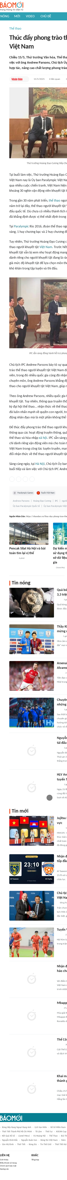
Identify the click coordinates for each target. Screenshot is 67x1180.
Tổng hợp (35, 1160)
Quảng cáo (4, 1169)
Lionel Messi (24, 1136)
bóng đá (33, 1144)
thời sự (48, 1132)
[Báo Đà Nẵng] (61, 866)
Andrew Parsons (21, 501)
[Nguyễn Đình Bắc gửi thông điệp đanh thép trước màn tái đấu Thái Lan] (31, 751)
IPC (56, 501)
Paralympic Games (25, 493)
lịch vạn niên (41, 1127)
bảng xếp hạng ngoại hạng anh (16, 1127)
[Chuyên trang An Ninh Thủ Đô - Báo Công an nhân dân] (59, 636)
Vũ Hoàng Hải (39, 1136)
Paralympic (21, 226)
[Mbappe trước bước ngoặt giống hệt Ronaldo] (31, 1016)
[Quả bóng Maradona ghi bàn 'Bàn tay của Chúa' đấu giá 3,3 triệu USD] (31, 603)
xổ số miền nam (58, 1127)
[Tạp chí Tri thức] (59, 600)
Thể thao (15, 28)
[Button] (25, 79)
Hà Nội (40, 464)
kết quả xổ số (8, 1136)
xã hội (43, 438)
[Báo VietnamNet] (60, 673)
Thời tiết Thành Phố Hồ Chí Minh (17, 1132)
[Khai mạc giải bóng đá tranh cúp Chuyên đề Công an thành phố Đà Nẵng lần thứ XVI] (31, 1089)
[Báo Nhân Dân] (17, 79)
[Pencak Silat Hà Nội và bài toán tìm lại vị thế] (28, 534)
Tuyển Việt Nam (48, 493)
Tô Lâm (38, 1132)
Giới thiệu (4, 1160)
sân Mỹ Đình (8, 1144)
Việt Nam (45, 247)
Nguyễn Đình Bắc (10, 1140)
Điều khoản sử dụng (8, 1163)
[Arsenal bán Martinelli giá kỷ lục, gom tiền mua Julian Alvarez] (31, 676)
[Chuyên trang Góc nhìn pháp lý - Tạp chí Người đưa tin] (59, 710)
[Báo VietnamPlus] (61, 976)
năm (63, 1140)
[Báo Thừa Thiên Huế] (60, 828)
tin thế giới (45, 1144)
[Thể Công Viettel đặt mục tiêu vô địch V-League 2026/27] (31, 1052)
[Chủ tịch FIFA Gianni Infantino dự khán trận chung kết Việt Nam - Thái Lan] (31, 906)
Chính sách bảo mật (8, 1166)
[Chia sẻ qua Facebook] (12, 479)
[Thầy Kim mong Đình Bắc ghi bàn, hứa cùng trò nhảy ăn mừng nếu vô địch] (31, 639)
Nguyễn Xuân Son (29, 1140)
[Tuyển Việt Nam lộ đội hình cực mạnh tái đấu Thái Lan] (31, 942)
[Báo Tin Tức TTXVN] (59, 785)
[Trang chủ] (11, 6)
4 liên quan (54, 79)
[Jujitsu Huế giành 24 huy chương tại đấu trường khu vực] (31, 831)
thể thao (54, 200)
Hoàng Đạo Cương (42, 501)
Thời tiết (21, 1144)
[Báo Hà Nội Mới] (13, 558)
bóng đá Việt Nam (49, 1140)
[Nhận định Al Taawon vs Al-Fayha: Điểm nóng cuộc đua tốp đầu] (31, 869)
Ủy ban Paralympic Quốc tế (26, 506)
